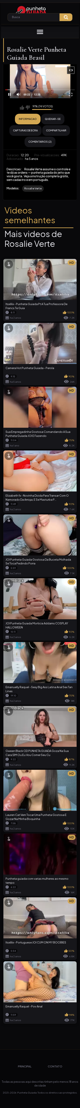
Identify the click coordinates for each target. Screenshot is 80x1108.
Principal (25, 1066)
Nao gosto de (27, 107)
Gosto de (22, 107)
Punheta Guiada (27, 1092)
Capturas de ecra (25, 130)
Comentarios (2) (40, 141)
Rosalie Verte (33, 188)
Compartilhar (56, 130)
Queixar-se (53, 119)
